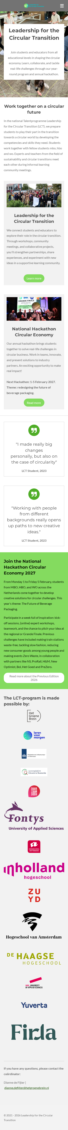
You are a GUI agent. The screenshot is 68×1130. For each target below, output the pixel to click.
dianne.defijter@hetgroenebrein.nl (26, 1088)
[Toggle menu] (62, 5)
